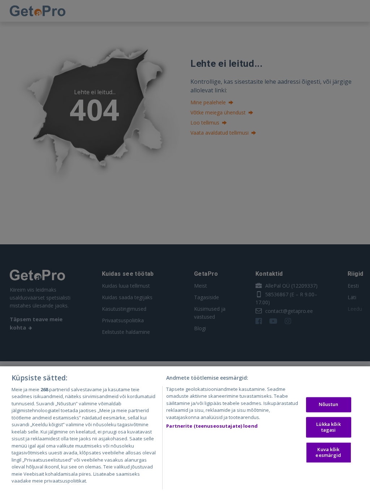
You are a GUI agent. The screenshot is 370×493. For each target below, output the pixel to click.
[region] (185, 429)
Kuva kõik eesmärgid (328, 452)
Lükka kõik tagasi (328, 427)
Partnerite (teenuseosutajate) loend (212, 426)
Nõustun (328, 404)
